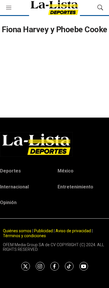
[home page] (54, 144)
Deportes (10, 171)
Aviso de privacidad (73, 230)
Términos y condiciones (24, 235)
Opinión (8, 202)
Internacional (14, 187)
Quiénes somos (17, 230)
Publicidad (44, 230)
